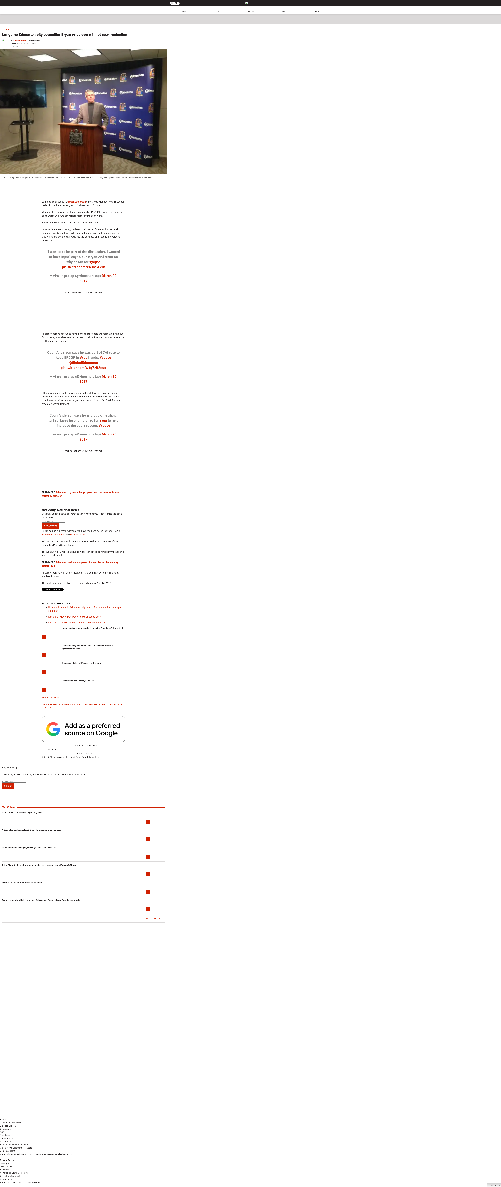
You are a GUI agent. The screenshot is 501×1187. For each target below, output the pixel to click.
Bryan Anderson (77, 201)
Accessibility (6, 1179)
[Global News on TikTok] (60, 1116)
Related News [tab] (49, 603)
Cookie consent (7, 1151)
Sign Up (8, 786)
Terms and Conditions (53, 534)
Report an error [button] (85, 754)
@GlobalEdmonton (83, 363)
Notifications (6, 1138)
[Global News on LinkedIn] (20, 1116)
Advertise (4, 1169)
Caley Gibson (19, 40)
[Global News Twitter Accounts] (60, 1096)
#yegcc (95, 262)
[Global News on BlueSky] (138, 1116)
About (3, 1119)
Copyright (5, 1163)
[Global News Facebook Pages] (20, 1096)
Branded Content (8, 1126)
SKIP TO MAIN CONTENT (48, 2)
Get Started (50, 526)
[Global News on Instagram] (138, 1096)
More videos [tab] (63, 603)
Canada (5, 29)
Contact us (5, 1129)
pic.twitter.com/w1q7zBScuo (83, 368)
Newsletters (5, 1135)
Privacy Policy (77, 534)
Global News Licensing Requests (16, 1148)
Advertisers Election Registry (14, 1144)
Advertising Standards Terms (14, 1173)
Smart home (6, 1141)
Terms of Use (6, 1166)
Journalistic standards (85, 745)
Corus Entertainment (10, 1176)
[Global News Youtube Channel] (99, 1096)
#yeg (84, 358)
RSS (2, 1132)
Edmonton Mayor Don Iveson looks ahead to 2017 (74, 616)
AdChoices (495, 1185)
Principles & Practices (10, 1122)
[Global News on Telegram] (99, 1116)
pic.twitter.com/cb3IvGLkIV (83, 267)
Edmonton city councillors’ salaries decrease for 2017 (76, 622)
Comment (52, 749)
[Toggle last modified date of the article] (39, 43)
